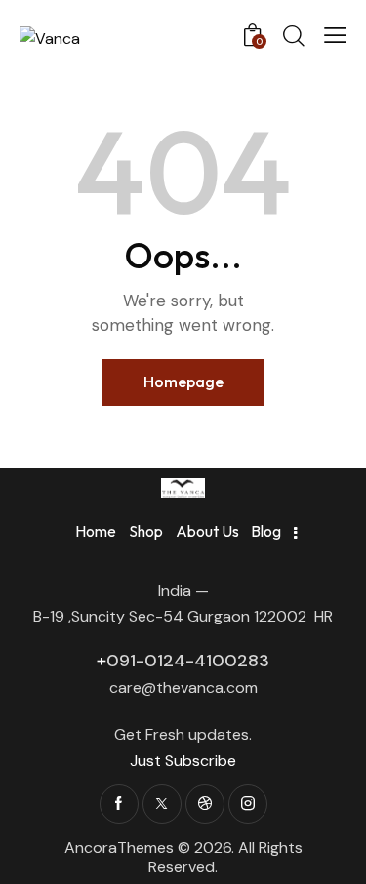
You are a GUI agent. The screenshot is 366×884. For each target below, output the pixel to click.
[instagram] (247, 804)
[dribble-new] (204, 804)
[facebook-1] (119, 804)
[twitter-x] (162, 804)
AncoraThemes (119, 847)
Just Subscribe (183, 760)
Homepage (183, 381)
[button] (335, 35)
